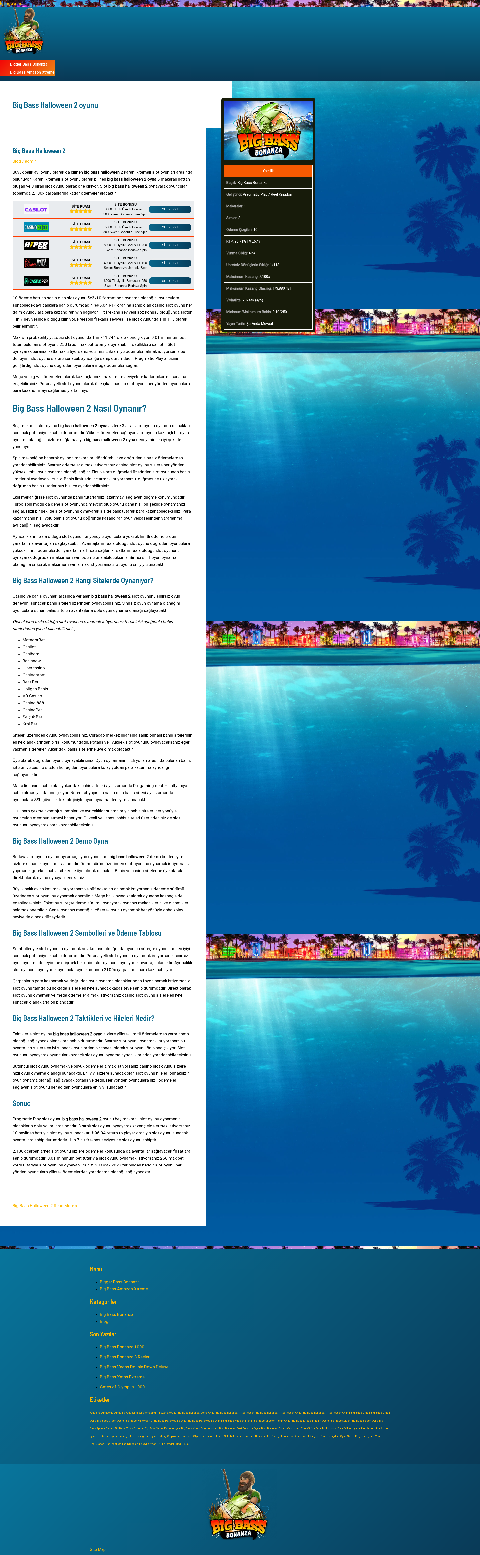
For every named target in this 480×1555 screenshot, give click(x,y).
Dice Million (307, 1428)
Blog (17, 161)
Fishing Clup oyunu (169, 1436)
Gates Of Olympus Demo (197, 1436)
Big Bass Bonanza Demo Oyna (196, 1412)
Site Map (98, 1549)
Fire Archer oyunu (107, 1436)
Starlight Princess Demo (286, 1436)
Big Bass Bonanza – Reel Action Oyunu (326, 1412)
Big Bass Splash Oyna (365, 1420)
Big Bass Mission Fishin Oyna (272, 1420)
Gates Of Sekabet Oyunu (227, 1436)
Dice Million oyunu (349, 1428)
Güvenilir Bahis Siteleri (257, 1436)
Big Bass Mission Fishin (238, 1420)
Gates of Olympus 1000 (122, 1386)
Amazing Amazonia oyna (129, 1412)
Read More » (45, 1205)
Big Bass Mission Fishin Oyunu (311, 1420)
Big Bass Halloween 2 (39, 150)
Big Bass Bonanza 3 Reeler (125, 1356)
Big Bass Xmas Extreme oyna (162, 1428)
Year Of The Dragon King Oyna (130, 1444)
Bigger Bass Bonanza (29, 64)
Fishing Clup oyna (145, 1436)
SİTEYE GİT (170, 209)
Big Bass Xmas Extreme (122, 1376)
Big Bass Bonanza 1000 (122, 1346)
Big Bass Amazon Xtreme (32, 72)
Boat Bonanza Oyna (248, 1428)
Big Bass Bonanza (117, 1314)
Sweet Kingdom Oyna (333, 1436)
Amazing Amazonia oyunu (160, 1412)
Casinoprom (34, 674)
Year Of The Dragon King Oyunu (170, 1444)
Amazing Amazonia (102, 1412)
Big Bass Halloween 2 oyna (170, 1420)
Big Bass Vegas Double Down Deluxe (134, 1366)
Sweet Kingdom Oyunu (361, 1436)
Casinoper (293, 1428)
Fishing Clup (126, 1436)
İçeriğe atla (10, 3)
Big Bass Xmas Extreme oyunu (199, 1428)
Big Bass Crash (360, 1412)
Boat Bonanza (227, 1428)
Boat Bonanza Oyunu (273, 1428)
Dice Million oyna (326, 1428)
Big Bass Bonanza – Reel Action (235, 1412)
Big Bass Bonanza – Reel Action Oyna (279, 1412)
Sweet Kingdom (311, 1436)
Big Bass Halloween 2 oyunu (205, 1420)
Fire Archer (367, 1428)
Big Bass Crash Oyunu (111, 1420)
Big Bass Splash (340, 1420)
